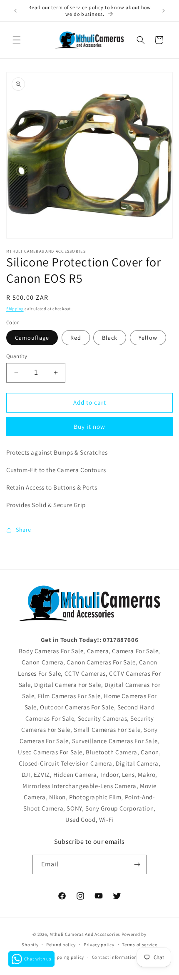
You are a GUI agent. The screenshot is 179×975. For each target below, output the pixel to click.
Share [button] (23, 529)
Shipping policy (67, 957)
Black (109, 337)
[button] (16, 40)
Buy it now (89, 426)
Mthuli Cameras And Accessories (85, 934)
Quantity (16, 356)
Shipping (15, 308)
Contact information (114, 957)
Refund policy (61, 945)
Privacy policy (99, 945)
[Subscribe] (137, 864)
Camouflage (32, 337)
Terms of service (139, 945)
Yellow (148, 337)
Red (75, 337)
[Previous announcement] (15, 11)
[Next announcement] (163, 11)
